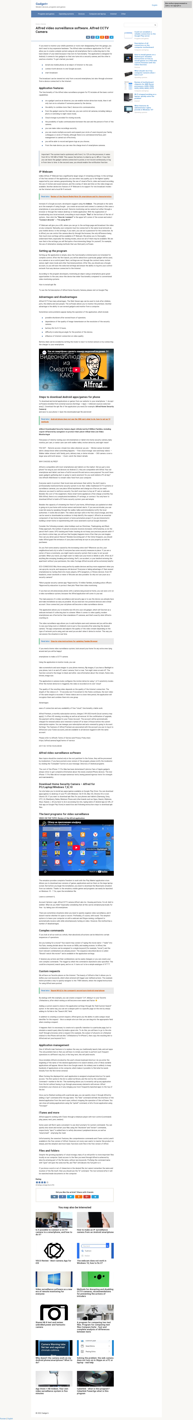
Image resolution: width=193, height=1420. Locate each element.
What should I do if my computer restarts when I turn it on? (144, 73)
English (154, 5)
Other (123, 14)
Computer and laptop (97, 14)
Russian (3, 1419)
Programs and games (46, 14)
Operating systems (66, 14)
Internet (113, 14)
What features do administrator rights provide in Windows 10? (143, 108)
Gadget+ (42, 4)
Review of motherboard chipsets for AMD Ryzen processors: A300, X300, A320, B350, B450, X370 (144, 85)
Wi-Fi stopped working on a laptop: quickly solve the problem (145, 96)
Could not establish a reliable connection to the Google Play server (145, 34)
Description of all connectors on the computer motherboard (144, 45)
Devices (81, 14)
